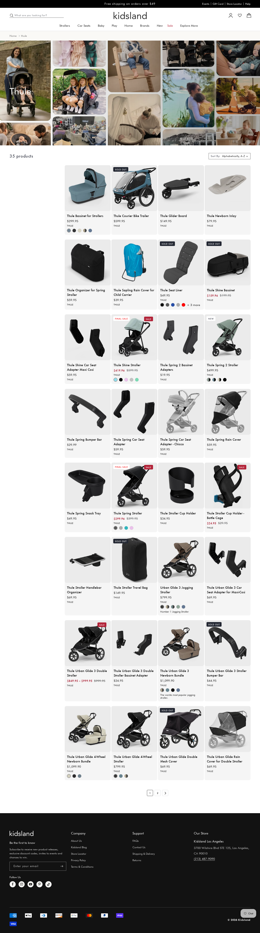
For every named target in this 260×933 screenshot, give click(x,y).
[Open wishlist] (240, 15)
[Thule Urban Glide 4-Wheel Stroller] (134, 729)
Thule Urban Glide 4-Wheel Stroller (133, 758)
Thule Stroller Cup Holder (178, 513)
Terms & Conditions (82, 866)
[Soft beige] (79, 230)
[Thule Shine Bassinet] (227, 262)
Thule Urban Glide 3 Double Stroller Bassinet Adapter (134, 673)
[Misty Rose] (126, 380)
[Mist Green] (178, 607)
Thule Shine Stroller (127, 365)
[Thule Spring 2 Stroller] (227, 337)
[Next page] (165, 793)
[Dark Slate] (90, 230)
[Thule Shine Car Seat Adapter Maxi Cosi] (88, 337)
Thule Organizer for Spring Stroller (86, 292)
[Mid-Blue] (173, 607)
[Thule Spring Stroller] (134, 486)
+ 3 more (193, 305)
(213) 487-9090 (204, 859)
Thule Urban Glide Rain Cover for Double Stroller (224, 758)
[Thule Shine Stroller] (134, 337)
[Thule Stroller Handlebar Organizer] (88, 560)
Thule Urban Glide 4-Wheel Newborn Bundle (86, 758)
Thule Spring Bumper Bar (84, 439)
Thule (70, 225)
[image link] (21, 833)
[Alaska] (115, 380)
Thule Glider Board (173, 215)
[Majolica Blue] (126, 528)
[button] (66, 26)
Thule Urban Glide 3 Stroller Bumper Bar (226, 673)
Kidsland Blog (79, 847)
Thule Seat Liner (171, 290)
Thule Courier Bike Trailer (131, 215)
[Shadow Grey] (167, 305)
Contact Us (138, 847)
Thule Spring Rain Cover (224, 439)
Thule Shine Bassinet (221, 290)
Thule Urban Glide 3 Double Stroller (87, 673)
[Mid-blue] (69, 230)
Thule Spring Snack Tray (84, 513)
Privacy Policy (78, 860)
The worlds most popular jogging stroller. (177, 696)
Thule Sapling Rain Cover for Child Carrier (134, 292)
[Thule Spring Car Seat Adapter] (134, 412)
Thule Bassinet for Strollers (85, 215)
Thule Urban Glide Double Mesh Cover (178, 758)
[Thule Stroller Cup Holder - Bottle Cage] (227, 486)
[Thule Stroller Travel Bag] (134, 560)
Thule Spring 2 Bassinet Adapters (176, 367)
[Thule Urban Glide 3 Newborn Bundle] (181, 643)
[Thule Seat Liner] (181, 262)
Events (205, 3)
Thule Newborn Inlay (221, 215)
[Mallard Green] (137, 380)
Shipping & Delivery (143, 853)
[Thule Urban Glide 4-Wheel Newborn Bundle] (88, 729)
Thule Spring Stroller (128, 513)
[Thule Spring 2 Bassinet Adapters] (181, 337)
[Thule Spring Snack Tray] (88, 486)
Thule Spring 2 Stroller (222, 365)
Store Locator (234, 3)
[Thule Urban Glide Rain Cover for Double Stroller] (227, 729)
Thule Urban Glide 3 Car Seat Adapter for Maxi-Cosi (226, 589)
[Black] (74, 230)
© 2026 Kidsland (239, 920)
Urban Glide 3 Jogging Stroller (176, 589)
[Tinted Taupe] (85, 230)
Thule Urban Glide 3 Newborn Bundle (174, 673)
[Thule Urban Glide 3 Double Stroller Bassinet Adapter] (134, 643)
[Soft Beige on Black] (219, 380)
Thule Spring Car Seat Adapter (129, 441)
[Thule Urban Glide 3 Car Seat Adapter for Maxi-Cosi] (227, 560)
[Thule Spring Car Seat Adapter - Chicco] (181, 412)
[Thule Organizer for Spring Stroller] (88, 262)
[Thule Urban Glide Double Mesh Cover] (181, 729)
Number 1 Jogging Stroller (174, 611)
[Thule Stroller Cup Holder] (181, 486)
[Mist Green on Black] (209, 380)
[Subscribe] (62, 866)
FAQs (135, 840)
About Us (76, 840)
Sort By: (215, 156)
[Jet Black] (173, 690)
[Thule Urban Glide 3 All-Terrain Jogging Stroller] (181, 560)
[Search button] (12, 15)
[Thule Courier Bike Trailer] (134, 188)
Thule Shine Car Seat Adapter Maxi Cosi (81, 367)
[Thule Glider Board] (181, 188)
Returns (136, 860)
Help (247, 3)
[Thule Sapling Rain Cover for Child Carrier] (134, 262)
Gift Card (218, 3)
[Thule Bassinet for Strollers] (88, 188)
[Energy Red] (183, 305)
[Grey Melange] (178, 305)
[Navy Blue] (173, 305)
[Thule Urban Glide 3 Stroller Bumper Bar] (227, 643)
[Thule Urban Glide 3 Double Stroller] (88, 643)
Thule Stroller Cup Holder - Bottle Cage (225, 515)
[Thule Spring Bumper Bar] (88, 412)
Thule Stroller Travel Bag (131, 587)
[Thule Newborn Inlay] (227, 188)
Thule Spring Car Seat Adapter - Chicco (175, 441)
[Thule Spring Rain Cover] (227, 412)
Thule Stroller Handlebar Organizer (84, 589)
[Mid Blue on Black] (214, 380)
